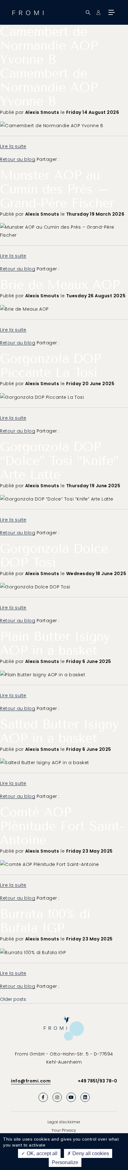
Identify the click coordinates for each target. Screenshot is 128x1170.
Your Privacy (64, 1130)
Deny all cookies (90, 1153)
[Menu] (111, 12)
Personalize (65, 1162)
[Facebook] (43, 1097)
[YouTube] (71, 1097)
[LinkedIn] (85, 1097)
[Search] (88, 12)
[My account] (98, 12)
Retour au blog (17, 159)
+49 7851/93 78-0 (97, 1081)
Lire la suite (13, 146)
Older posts (13, 999)
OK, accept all (41, 1153)
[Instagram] (57, 1097)
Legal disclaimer (64, 1122)
